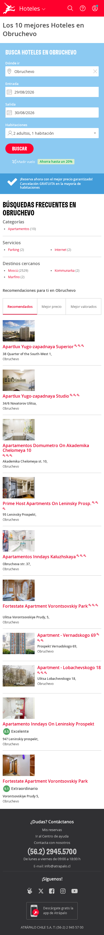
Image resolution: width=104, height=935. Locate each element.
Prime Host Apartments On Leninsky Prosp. (47, 503)
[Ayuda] (82, 8)
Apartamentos (18, 229)
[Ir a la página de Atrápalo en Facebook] (52, 891)
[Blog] (30, 891)
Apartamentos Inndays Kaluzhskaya (39, 557)
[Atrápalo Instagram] (63, 891)
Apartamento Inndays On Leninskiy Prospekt (48, 724)
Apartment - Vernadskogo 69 (66, 635)
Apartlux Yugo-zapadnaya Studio (36, 396)
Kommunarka (65, 270)
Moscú (13, 270)
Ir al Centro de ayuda (52, 836)
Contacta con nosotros (52, 843)
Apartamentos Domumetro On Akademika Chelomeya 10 (46, 448)
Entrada (12, 84)
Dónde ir (12, 63)
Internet (60, 249)
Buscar (19, 148)
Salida (10, 104)
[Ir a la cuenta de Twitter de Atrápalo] (41, 891)
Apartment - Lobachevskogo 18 (69, 667)
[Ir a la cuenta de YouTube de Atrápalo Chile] (74, 891)
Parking (13, 249)
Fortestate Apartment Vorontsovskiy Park (45, 606)
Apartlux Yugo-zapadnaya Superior (38, 347)
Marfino (14, 277)
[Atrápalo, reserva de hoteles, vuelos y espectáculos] (9, 8)
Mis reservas (52, 830)
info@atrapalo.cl (57, 866)
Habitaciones (16, 125)
